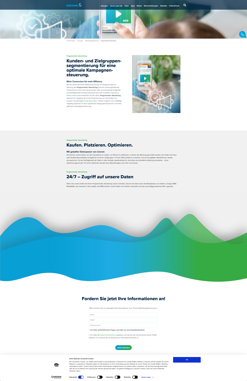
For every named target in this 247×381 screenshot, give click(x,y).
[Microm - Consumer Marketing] (74, 5)
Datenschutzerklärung (108, 335)
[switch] (100, 377)
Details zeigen (146, 377)
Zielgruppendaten (90, 101)
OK (187, 360)
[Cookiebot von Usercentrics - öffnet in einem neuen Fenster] (56, 377)
